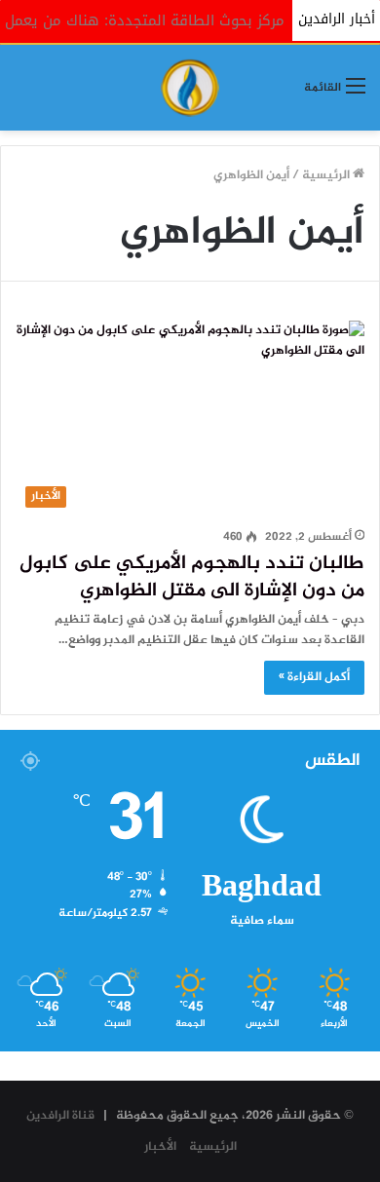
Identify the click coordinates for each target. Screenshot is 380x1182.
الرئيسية (327, 175)
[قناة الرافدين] (190, 87)
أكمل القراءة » (314, 677)
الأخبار (160, 1147)
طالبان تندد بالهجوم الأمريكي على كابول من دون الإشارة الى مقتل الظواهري (191, 577)
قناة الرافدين (60, 1115)
